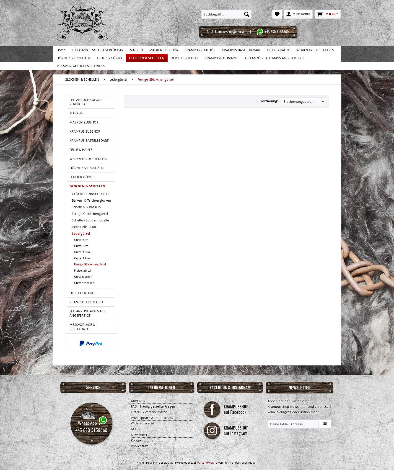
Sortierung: (269, 101)
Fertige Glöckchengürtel (90, 213)
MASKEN (76, 113)
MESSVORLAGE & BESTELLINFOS (82, 326)
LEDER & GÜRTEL (82, 177)
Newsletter (139, 434)
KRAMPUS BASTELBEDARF (89, 140)
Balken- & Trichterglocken (91, 200)
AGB (134, 429)
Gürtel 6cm (81, 240)
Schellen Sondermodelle (90, 220)
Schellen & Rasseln (86, 207)
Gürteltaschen (83, 277)
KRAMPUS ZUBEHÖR (85, 131)
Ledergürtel (81, 233)
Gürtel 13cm (82, 258)
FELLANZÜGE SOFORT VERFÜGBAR (86, 102)
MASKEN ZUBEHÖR (84, 122)
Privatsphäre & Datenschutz (152, 418)
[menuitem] (226, 14)
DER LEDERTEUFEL (83, 293)
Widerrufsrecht (142, 423)
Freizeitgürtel (82, 270)
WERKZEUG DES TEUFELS (88, 159)
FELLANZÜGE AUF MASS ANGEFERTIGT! (87, 313)
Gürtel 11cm (82, 252)
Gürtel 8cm (81, 246)
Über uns (138, 400)
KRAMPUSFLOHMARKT (87, 302)
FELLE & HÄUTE (81, 149)
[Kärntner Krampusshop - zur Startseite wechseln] (82, 28)
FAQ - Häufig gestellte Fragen (153, 406)
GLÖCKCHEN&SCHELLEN (90, 194)
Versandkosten (206, 463)
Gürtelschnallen (84, 283)
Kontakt (137, 440)
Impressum (139, 446)
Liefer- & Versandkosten (149, 412)
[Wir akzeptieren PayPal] (91, 344)
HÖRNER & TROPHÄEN (87, 168)
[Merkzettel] (277, 14)
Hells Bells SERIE (84, 227)
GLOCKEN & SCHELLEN (87, 186)
